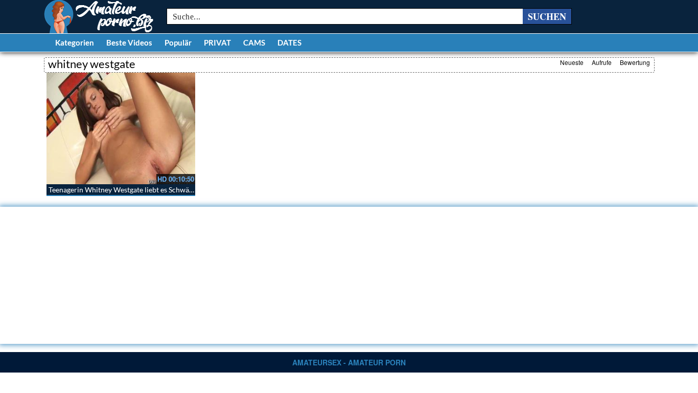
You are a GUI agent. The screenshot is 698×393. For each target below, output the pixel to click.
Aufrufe (602, 62)
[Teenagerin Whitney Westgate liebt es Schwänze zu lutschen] (120, 128)
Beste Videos (129, 42)
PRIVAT (217, 42)
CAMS (254, 42)
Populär (178, 42)
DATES (289, 42)
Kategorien (74, 42)
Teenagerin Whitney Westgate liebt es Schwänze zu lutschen (143, 189)
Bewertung (635, 62)
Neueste (572, 62)
